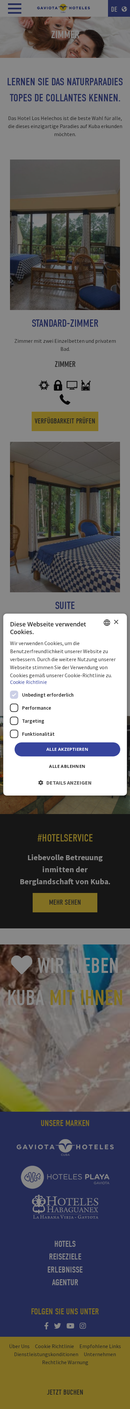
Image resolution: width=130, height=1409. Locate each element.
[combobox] (106, 622)
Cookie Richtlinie (28, 682)
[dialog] (65, 704)
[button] (65, 782)
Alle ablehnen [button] (67, 766)
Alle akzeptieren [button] (67, 749)
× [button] (115, 622)
